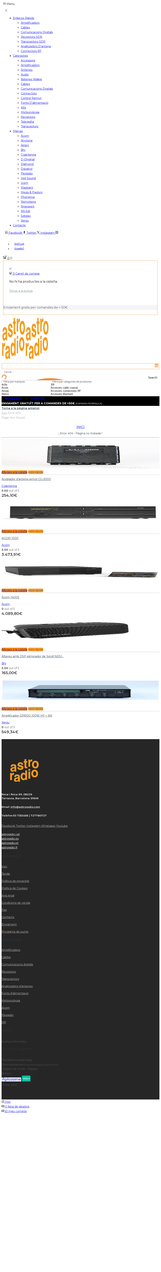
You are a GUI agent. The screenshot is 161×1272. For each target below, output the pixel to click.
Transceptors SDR (33, 41)
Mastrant (27, 187)
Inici (4, 413)
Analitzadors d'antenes (17, 986)
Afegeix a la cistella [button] (14, 472)
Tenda (6, 874)
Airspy (25, 145)
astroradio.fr (9, 847)
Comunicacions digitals (37, 32)
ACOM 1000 (10, 538)
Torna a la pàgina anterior (21, 408)
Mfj (4, 1022)
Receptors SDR (31, 37)
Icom (24, 183)
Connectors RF (31, 51)
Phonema (28, 197)
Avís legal (8, 895)
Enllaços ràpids (23, 18)
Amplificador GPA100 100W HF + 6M (27, 715)
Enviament (9, 924)
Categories (20, 56)
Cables (25, 27)
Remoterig (28, 202)
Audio (25, 74)
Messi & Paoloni (31, 192)
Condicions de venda (16, 903)
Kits (23, 107)
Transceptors (29, 126)
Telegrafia (27, 121)
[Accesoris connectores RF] (72, 391)
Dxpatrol (26, 169)
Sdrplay (26, 216)
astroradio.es (10, 838)
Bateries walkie (31, 79)
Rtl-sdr (25, 211)
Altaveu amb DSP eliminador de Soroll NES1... (33, 656)
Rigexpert (27, 206)
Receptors (28, 117)
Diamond (27, 164)
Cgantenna (28, 154)
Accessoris (28, 60)
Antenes (26, 70)
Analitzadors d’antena (36, 46)
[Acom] (15, 387)
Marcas (18, 131)
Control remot (31, 98)
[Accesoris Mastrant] (72, 394)
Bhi (23, 150)
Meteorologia (30, 112)
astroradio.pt (10, 843)
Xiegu (25, 220)
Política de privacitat (15, 881)
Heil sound (28, 178)
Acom (25, 136)
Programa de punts (15, 931)
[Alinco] (15, 394)
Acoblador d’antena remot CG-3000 (26, 479)
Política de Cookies (14, 888)
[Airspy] (15, 391)
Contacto (8, 917)
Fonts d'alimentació (15, 993)
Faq (4, 910)
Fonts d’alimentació (34, 103)
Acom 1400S (10, 597)
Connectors (29, 93)
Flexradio (27, 173)
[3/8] (72, 384)
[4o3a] (15, 384)
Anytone (27, 140)
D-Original (28, 159)
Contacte (19, 225)
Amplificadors (30, 23)
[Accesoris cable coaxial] (72, 387)
